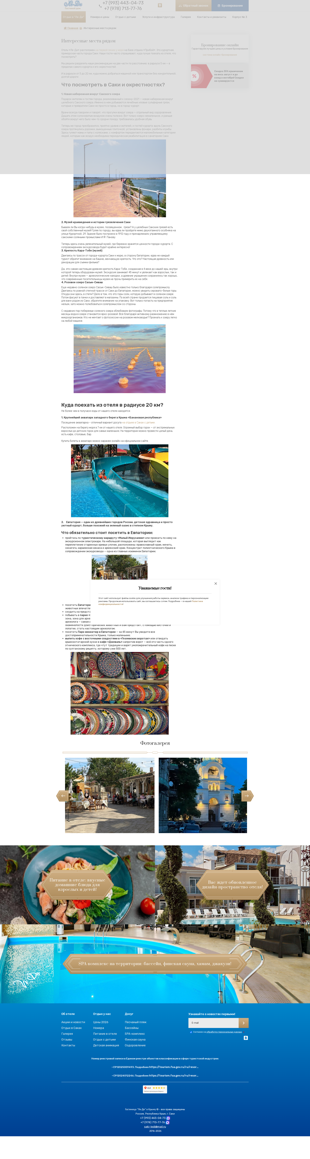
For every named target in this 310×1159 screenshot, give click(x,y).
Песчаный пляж (135, 1022)
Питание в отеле (105, 1034)
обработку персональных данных (224, 1032)
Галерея (67, 1034)
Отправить (244, 1023)
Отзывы (66, 1039)
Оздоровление (135, 1045)
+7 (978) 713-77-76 (152, 1122)
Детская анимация (106, 1045)
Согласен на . (217, 1032)
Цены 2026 (100, 1022)
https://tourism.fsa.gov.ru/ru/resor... (173, 1067)
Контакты (68, 1045)
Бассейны (132, 1028)
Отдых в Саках (71, 1028)
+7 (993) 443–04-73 (152, 1118)
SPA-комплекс (135, 1034)
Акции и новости (73, 1022)
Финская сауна (135, 1039)
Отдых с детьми (104, 1039)
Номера (98, 1028)
